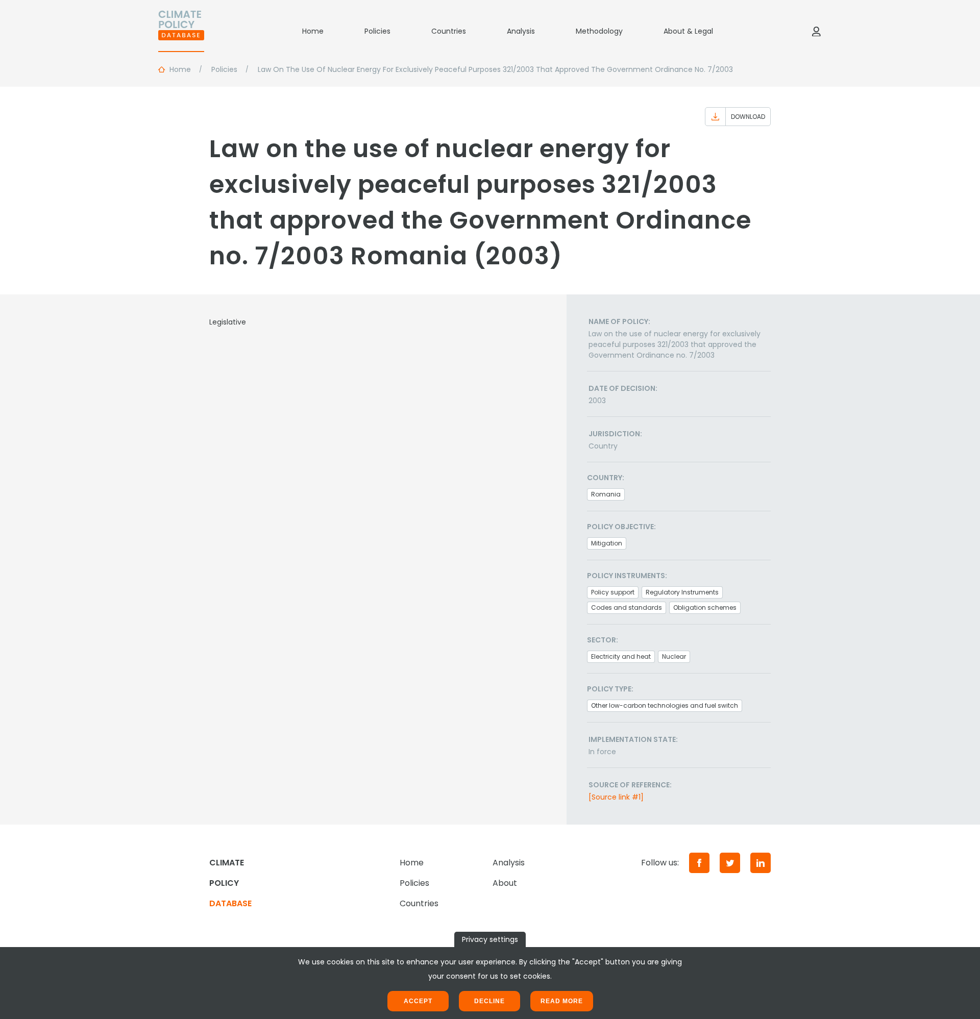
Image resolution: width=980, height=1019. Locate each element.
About (505, 883)
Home (313, 31)
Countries (448, 31)
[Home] (181, 31)
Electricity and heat (621, 656)
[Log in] (816, 31)
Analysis (521, 31)
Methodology (599, 31)
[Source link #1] (616, 797)
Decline (489, 1001)
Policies (377, 31)
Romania (606, 494)
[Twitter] (730, 863)
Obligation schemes (705, 607)
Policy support (612, 592)
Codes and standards (626, 607)
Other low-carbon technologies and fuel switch (664, 705)
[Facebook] (699, 863)
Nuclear (674, 656)
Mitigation (606, 543)
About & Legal (688, 31)
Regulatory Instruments (682, 592)
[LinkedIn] (760, 863)
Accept (418, 1001)
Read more (562, 1001)
